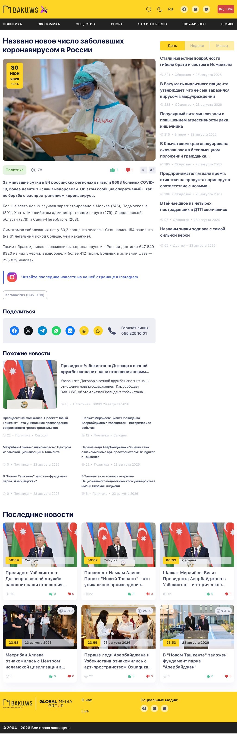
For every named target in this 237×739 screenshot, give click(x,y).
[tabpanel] (197, 151)
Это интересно (152, 24)
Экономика (49, 24)
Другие (179, 245)
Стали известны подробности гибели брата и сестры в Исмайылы (196, 61)
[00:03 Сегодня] (197, 544)
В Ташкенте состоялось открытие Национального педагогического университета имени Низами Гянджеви (118, 481)
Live (229, 9)
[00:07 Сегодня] (118, 544)
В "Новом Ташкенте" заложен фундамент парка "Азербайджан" (35, 478)
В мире (227, 24)
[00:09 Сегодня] (40, 544)
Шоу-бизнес (194, 24)
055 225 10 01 (134, 333)
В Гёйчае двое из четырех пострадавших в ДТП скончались (193, 206)
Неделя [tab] (197, 45)
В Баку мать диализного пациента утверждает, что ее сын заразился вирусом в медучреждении (195, 90)
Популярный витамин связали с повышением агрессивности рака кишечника (194, 120)
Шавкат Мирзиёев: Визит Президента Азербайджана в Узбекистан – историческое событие (116, 423)
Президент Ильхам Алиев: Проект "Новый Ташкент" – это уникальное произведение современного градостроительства (35, 423)
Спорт (116, 24)
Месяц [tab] (222, 45)
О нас (86, 700)
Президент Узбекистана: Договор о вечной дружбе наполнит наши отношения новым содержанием (104, 371)
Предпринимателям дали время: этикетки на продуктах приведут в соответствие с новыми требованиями (195, 180)
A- (144, 170)
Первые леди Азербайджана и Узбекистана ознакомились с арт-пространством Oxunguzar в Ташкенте (118, 452)
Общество (85, 24)
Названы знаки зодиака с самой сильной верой (192, 232)
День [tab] (172, 45)
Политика (12, 24)
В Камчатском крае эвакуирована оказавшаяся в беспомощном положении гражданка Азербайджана (194, 150)
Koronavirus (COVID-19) (24, 295)
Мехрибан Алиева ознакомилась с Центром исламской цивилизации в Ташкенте (37, 449)
